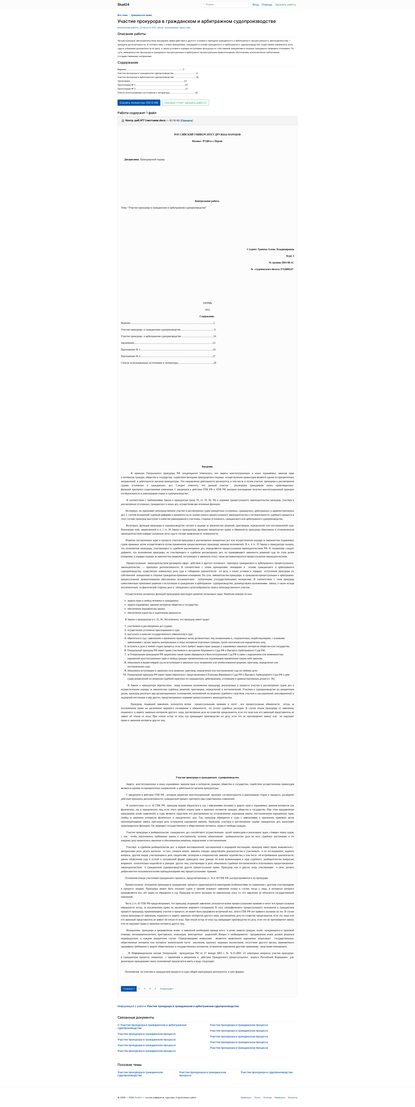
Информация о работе (178, 1006)
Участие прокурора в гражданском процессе (147, 1033)
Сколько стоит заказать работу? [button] (186, 102)
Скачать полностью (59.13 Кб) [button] (139, 102)
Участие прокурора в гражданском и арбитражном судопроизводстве (152, 1026)
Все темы (123, 15)
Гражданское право (141, 15)
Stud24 (138, 1097)
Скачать (186, 120)
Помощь (266, 4)
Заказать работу (285, 4)
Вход (256, 4)
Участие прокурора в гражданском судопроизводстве (140, 1074)
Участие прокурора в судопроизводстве (267, 1072)
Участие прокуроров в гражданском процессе (202, 1074)
